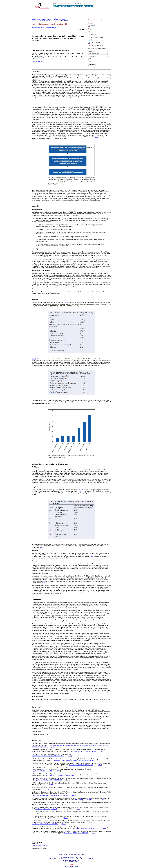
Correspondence (37, 61)
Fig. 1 (96, 137)
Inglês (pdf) (94, 32)
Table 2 (34, 359)
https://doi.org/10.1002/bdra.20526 (42, 771)
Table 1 (66, 302)
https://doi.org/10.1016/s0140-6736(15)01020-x (49, 780)
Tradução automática (97, 45)
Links (53, 747)
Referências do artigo (97, 37)
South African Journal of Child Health (48, 19)
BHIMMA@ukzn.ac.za (71, 866)
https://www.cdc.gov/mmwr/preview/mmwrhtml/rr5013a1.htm (50, 795)
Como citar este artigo (97, 40)
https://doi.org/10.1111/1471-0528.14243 (81, 765)
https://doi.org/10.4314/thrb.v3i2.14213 (76, 833)
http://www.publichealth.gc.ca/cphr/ (46, 809)
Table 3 (80, 490)
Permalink (93, 64)
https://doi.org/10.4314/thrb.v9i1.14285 (87, 828)
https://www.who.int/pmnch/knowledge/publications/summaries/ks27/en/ (72, 760)
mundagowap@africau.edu (40, 845)
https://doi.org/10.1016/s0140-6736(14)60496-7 (60, 775)
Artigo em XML (95, 34)
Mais (91, 59)
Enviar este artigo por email (98, 48)
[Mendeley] (89, 59)
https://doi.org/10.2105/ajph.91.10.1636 (86, 799)
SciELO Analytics (95, 26)
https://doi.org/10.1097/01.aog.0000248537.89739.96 (48, 756)
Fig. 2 (53, 403)
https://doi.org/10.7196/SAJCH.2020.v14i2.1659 (44, 27)
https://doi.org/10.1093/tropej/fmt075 (85, 751)
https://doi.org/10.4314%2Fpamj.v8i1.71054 (45, 824)
